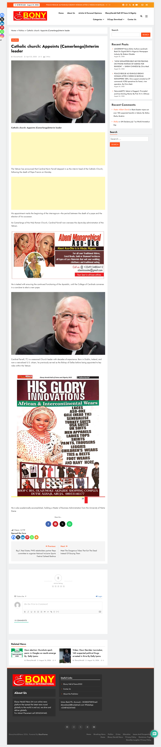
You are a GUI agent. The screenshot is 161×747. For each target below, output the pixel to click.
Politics (15, 40)
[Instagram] (2, 36)
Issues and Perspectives (142, 734)
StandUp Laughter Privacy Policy (138, 740)
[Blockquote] (44, 611)
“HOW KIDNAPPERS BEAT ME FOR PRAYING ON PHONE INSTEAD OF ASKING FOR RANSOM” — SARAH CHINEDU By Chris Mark (131, 64)
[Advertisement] (58, 148)
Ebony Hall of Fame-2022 (72, 684)
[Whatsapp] (32, 537)
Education (126, 734)
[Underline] (31, 611)
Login (100, 596)
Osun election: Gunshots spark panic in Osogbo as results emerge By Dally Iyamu (40, 653)
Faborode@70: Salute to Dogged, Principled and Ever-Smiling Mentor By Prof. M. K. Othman (74, 5)
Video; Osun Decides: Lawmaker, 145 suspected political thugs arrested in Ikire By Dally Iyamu (88, 653)
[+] (57, 611)
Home (61, 13)
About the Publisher (70, 694)
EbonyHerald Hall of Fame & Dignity (120, 13)
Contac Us (132, 19)
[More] (36, 537)
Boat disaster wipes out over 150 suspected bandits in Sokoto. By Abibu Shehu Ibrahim (131, 112)
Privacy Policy (130, 737)
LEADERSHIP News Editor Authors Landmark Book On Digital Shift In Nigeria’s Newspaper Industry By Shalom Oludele (131, 51)
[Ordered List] (38, 611)
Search (115, 30)
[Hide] (1, 40)
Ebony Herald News (115, 737)
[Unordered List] (41, 611)
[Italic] (28, 611)
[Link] (51, 611)
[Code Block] (48, 611)
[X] (18, 537)
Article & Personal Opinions (90, 13)
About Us (71, 13)
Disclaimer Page (145, 737)
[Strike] (34, 611)
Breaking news (99, 734)
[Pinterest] (27, 537)
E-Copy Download (114, 19)
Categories (97, 19)
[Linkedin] (23, 537)
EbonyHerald (17, 56)
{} (54, 611)
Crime (118, 734)
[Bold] (25, 611)
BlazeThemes (43, 734)
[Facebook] (13, 537)
